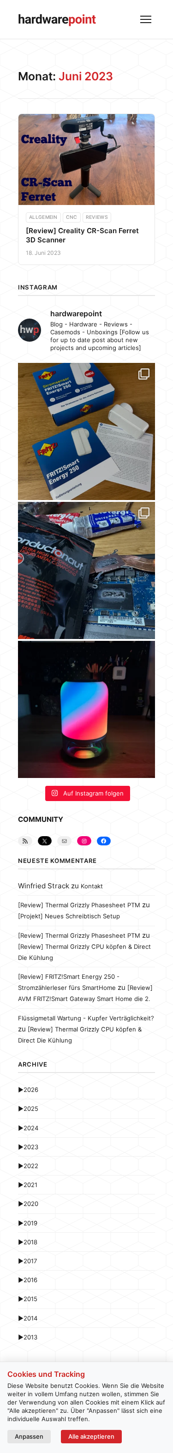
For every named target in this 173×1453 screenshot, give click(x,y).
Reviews (97, 217)
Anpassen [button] (29, 1436)
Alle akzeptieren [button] (91, 1436)
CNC (72, 217)
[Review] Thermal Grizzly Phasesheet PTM (79, 905)
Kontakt (92, 886)
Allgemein (43, 217)
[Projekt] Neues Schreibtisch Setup (69, 916)
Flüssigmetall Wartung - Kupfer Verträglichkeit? (86, 1018)
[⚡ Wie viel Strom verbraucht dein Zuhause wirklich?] (86, 431)
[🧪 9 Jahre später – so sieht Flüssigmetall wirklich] (86, 570)
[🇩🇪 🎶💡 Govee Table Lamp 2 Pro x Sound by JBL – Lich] (86, 709)
